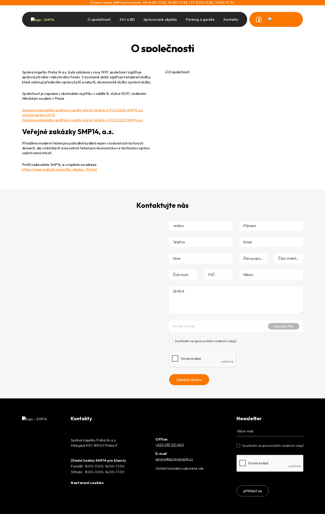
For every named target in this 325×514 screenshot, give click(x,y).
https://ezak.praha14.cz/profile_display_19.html (59, 169)
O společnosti (99, 19)
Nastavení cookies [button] (87, 482)
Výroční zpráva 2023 (38, 115)
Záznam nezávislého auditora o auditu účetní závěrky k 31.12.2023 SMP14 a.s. (83, 120)
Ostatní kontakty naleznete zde (179, 468)
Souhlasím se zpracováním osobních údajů (273, 445)
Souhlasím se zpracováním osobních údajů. (206, 341)
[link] (259, 19)
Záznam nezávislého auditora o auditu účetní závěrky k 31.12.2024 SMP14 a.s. (83, 110)
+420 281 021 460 (169, 445)
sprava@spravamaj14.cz (174, 459)
